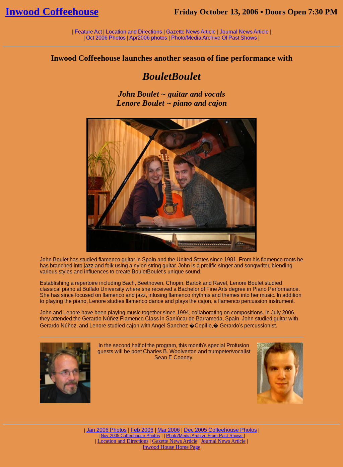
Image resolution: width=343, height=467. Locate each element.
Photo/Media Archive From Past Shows (205, 435)
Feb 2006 (142, 430)
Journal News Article (244, 32)
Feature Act (88, 32)
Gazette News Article (191, 32)
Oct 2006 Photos (106, 38)
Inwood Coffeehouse (51, 11)
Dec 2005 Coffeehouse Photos (220, 430)
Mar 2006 (168, 430)
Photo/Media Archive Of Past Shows (214, 38)
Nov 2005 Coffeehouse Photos (130, 435)
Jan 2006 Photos (106, 430)
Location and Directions (134, 32)
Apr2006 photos (148, 38)
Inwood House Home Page (171, 447)
